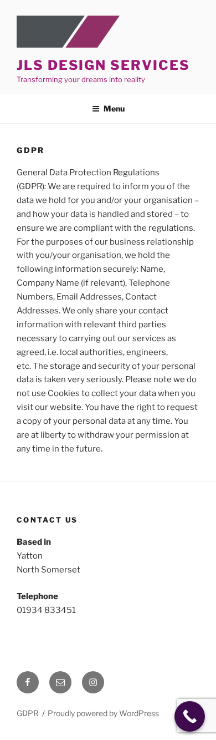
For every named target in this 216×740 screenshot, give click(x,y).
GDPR (28, 713)
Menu (114, 108)
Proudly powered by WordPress (103, 713)
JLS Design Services (103, 65)
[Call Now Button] (189, 716)
